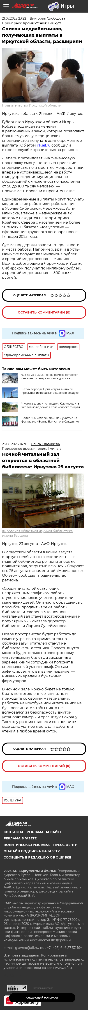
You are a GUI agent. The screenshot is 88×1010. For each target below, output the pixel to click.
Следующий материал (42, 997)
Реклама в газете (20, 838)
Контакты (13, 832)
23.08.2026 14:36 (14, 444)
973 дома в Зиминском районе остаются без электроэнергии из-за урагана (49, 376)
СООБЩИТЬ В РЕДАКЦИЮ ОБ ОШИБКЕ (37, 857)
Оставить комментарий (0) (44, 312)
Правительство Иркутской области (31, 105)
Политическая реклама (27, 845)
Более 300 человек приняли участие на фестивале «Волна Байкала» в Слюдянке (50, 419)
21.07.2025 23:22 (14, 18)
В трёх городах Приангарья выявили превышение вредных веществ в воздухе (50, 390)
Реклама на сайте (44, 832)
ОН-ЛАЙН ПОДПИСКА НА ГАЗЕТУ (32, 851)
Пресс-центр (65, 845)
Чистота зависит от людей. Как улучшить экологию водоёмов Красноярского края (50, 405)
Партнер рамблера (42, 988)
